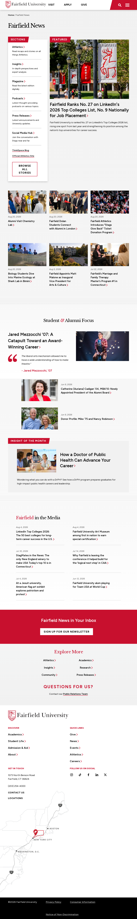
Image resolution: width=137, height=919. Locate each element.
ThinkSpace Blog (20, 150)
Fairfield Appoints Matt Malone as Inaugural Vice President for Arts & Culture (62, 279)
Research (85, 667)
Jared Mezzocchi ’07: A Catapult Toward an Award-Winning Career (35, 341)
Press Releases (21, 115)
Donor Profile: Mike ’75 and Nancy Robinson (87, 418)
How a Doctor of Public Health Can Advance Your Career (85, 460)
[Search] (119, 5)
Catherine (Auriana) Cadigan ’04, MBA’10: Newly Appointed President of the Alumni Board (89, 390)
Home (11, 15)
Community (48, 674)
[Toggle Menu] (127, 5)
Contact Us (16, 792)
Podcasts (17, 98)
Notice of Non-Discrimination (62, 914)
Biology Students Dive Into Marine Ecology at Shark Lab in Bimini (21, 277)
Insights (16, 64)
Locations (15, 798)
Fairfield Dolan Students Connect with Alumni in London (62, 225)
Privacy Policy (53, 902)
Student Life (16, 741)
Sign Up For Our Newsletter (66, 631)
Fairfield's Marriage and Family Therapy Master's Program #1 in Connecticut (104, 279)
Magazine (17, 81)
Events (74, 747)
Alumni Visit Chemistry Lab (21, 223)
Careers (75, 761)
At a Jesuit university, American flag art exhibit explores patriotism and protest (30, 589)
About (12, 754)
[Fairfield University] (25, 4)
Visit (51, 4)
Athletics (17, 47)
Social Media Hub (22, 132)
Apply (68, 4)
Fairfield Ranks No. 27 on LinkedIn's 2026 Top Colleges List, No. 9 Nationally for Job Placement (89, 110)
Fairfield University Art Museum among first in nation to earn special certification (91, 535)
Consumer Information (82, 902)
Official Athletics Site (23, 156)
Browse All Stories (25, 169)
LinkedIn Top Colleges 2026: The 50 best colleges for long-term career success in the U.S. (34, 535)
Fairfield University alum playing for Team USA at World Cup (91, 585)
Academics (85, 660)
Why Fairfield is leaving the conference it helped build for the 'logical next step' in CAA (90, 559)
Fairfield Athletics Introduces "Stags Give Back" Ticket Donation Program (101, 227)
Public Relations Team (75, 693)
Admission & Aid (18, 747)
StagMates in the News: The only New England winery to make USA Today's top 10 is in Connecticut (33, 561)
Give (84, 4)
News (73, 741)
